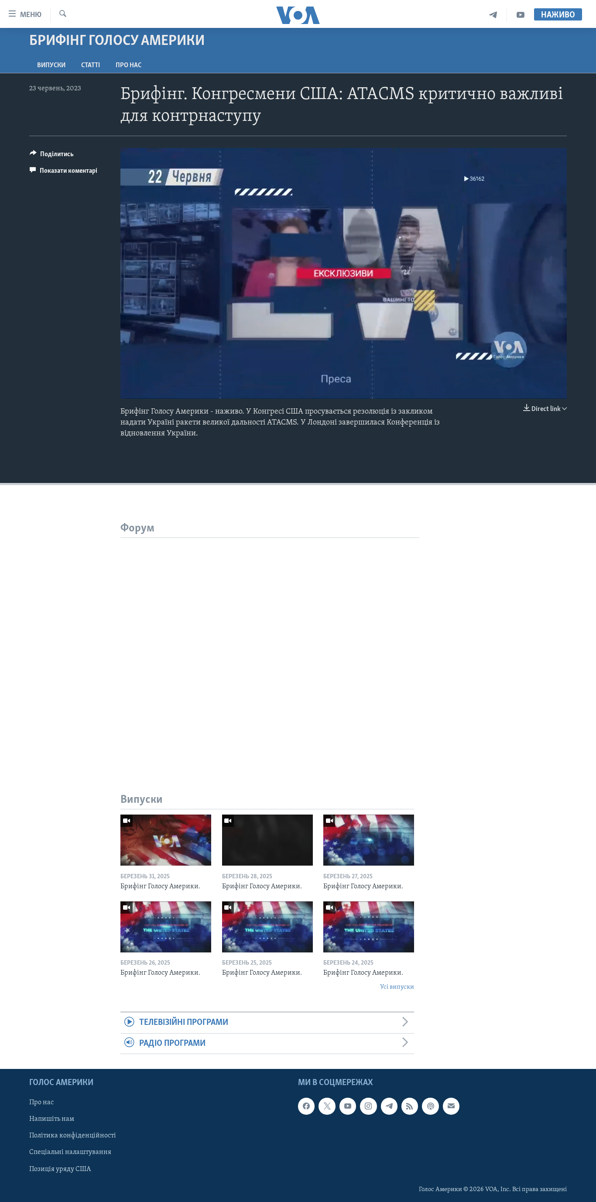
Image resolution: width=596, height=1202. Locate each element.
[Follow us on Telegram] (389, 1106)
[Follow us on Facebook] (306, 1106)
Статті (90, 65)
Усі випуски (397, 987)
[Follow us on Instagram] (368, 1106)
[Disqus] (269, 647)
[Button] (52, 156)
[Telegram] (493, 15)
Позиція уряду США (60, 1169)
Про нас (128, 65)
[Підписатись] (451, 1106)
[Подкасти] (430, 1106)
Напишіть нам (51, 1119)
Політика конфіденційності (72, 1135)
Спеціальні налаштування (70, 1152)
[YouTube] (520, 15)
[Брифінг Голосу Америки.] (165, 840)
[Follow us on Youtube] (347, 1106)
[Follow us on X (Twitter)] (327, 1106)
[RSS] (409, 1106)
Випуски (51, 65)
